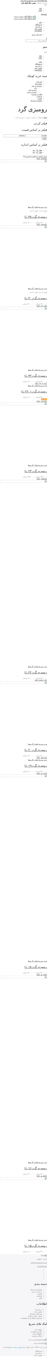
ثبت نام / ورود (37, 35)
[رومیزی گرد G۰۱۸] (23, 776)
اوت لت (39, 82)
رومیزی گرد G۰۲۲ (36, 672)
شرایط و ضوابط (36, 1314)
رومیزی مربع (32, 92)
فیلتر (44, 138)
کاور (40, 1298)
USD (40, 11)
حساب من (38, 1329)
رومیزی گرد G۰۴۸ (36, 216)
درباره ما (39, 27)
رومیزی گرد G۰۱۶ (36, 1168)
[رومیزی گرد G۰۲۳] (23, 404)
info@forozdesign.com (39, 1263)
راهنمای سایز (37, 1334)
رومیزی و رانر (37, 86)
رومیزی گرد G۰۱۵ (36, 1245)
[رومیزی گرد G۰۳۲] (23, 309)
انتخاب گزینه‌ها (33, 207)
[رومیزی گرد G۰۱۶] (23, 978)
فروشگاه (38, 24)
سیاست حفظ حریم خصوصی (31, 1318)
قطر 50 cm (37, 150)
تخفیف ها (38, 84)
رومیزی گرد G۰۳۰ (36, 298)
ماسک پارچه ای (36, 101)
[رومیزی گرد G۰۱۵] (23, 1179)
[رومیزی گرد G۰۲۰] (23, 683)
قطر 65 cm (37, 152)
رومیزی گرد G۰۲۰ (36, 750)
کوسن (39, 98)
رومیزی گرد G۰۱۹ (36, 765)
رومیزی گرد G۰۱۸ (36, 967)
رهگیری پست (37, 1336)
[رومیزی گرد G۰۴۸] (23, 162)
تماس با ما (38, 1312)
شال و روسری (36, 94)
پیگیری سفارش (36, 1332)
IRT (40, 9)
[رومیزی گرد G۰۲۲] (23, 482)
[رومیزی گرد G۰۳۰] (23, 227)
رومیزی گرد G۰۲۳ (36, 471)
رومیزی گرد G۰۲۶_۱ (34, 391)
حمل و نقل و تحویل (35, 1316)
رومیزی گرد (32, 90)
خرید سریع (43, 207)
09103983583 (42, 1266)
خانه (40, 22)
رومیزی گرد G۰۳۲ (36, 375)
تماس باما (38, 29)
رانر (35, 88)
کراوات (39, 96)
